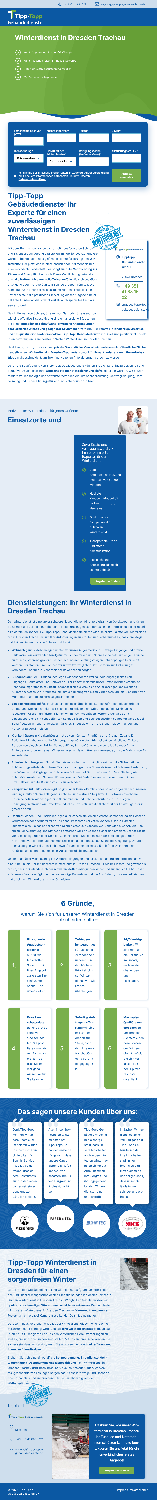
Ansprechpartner (58, 130)
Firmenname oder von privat (27, 132)
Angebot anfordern (107, 581)
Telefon (83, 130)
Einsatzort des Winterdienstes (56, 152)
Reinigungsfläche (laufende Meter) (90, 152)
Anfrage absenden (126, 175)
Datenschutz (140, 1490)
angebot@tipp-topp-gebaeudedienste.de (123, 4)
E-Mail (116, 130)
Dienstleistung (23, 151)
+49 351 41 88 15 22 (75, 4)
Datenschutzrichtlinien (32, 179)
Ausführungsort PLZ (125, 151)
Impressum (124, 1490)
